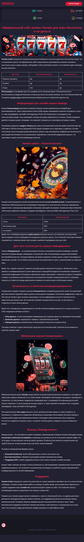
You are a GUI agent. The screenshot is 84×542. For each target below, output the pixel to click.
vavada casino (15, 97)
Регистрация (74, 3)
